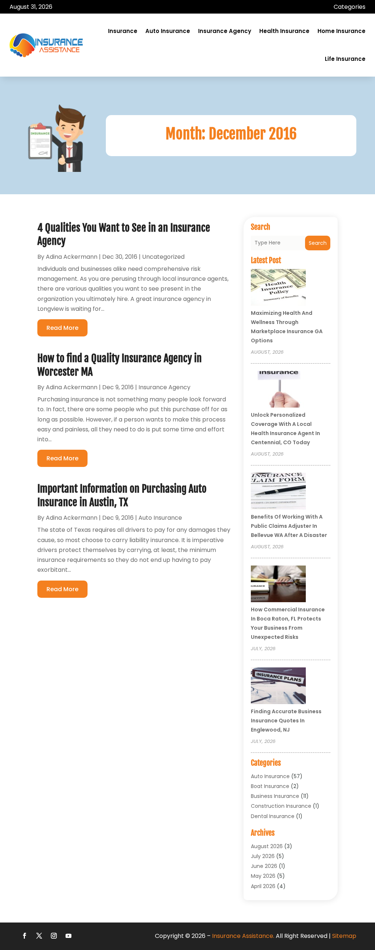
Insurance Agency (224, 31)
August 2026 (267, 846)
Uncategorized (163, 257)
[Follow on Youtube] (68, 936)
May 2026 (263, 876)
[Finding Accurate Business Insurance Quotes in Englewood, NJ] (278, 686)
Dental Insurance (272, 816)
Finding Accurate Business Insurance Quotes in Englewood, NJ (286, 720)
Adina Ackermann (71, 257)
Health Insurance (284, 31)
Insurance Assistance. (243, 936)
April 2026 (263, 886)
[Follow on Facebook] (24, 936)
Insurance (122, 31)
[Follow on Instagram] (54, 936)
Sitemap (344, 936)
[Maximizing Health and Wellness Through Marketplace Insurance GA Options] (278, 288)
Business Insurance (275, 796)
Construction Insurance (281, 806)
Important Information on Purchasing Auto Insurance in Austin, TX (122, 495)
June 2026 (264, 866)
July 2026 (263, 856)
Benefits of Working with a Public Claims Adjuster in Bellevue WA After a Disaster (289, 526)
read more (62, 328)
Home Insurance (341, 31)
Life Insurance (345, 59)
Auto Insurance (167, 31)
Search (318, 243)
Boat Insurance (270, 786)
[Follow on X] (39, 936)
